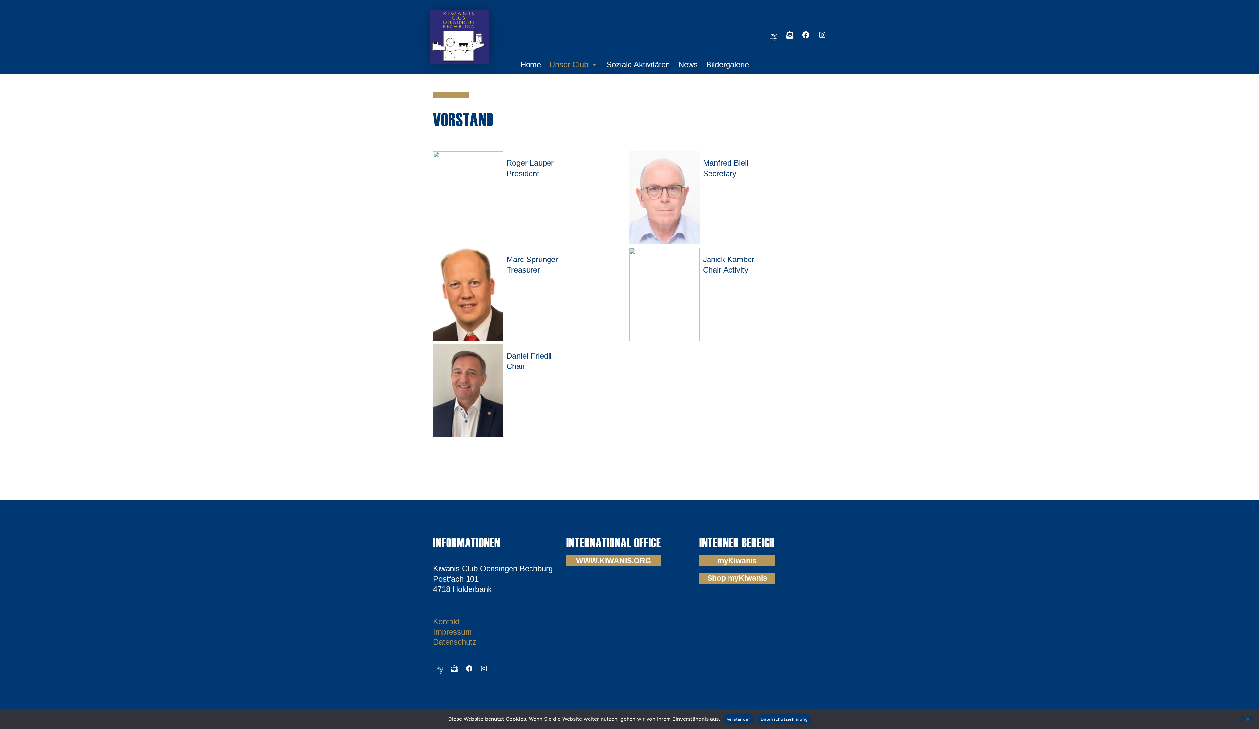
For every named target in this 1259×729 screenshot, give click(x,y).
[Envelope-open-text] (790, 35)
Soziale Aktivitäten (638, 64)
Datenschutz (454, 641)
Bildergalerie (727, 64)
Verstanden (739, 719)
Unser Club (569, 64)
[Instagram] (822, 35)
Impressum (452, 631)
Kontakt (446, 621)
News (688, 64)
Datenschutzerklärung (784, 719)
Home (530, 64)
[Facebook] (806, 35)
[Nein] (1247, 718)
